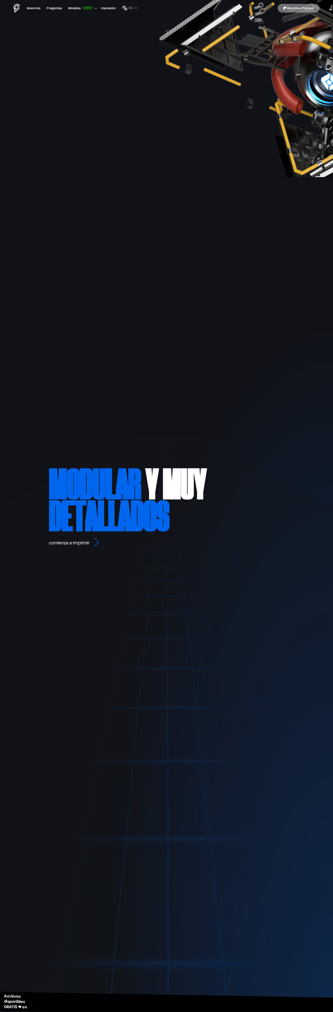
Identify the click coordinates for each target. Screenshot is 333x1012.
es (130, 8)
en (136, 8)
